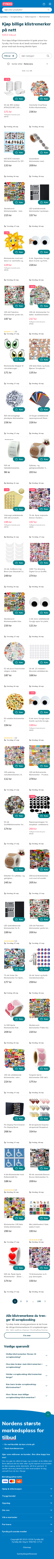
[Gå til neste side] (45, 1301)
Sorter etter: (17, 64)
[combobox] (27, 9)
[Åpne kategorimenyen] (50, 4)
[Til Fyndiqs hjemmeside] (7, 4)
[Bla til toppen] (48, 1414)
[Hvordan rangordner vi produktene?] (8, 64)
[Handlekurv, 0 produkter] (44, 4)
